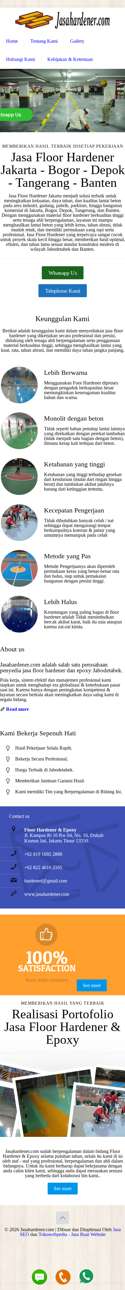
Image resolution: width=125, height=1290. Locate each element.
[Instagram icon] (78, 1261)
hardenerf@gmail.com (45, 880)
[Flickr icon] (65, 1261)
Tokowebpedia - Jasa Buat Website (72, 1234)
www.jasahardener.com (46, 894)
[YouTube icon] (59, 1261)
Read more (17, 709)
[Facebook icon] (40, 1261)
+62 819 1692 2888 (43, 854)
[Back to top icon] (62, 1217)
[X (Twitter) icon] (46, 1261)
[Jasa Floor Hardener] (62, 20)
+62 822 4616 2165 (43, 867)
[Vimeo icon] (53, 1261)
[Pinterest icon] (72, 1261)
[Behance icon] (85, 1261)
